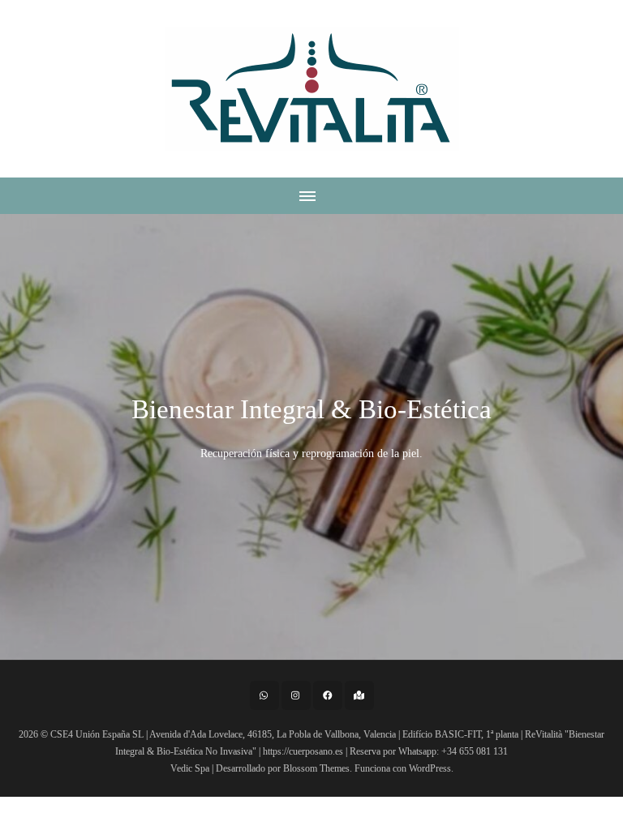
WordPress (430, 768)
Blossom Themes (316, 768)
